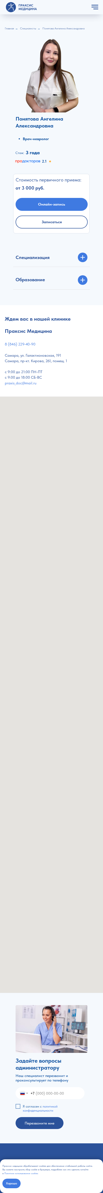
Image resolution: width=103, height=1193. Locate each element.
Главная (9, 28)
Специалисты (28, 28)
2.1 (44, 161)
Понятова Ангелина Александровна (63, 28)
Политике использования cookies (21, 1173)
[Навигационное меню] (95, 7)
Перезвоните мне (39, 1123)
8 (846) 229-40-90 (20, 344)
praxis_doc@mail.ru (20, 383)
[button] (52, 222)
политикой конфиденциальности (40, 1108)
